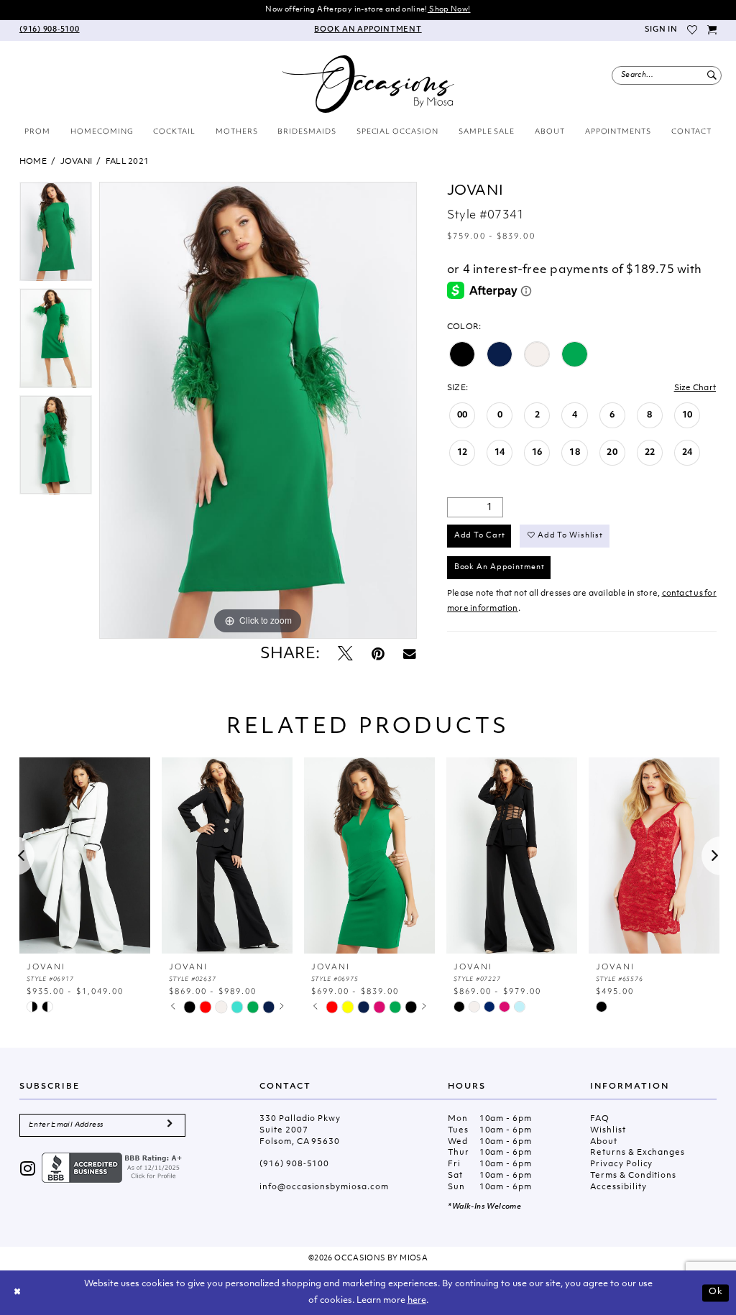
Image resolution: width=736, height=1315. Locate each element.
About (603, 1142)
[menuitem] (49, 30)
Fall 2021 (127, 162)
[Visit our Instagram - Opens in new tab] (28, 1170)
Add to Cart (479, 535)
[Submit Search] (712, 75)
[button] (660, 30)
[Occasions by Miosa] (368, 84)
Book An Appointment (499, 567)
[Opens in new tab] (113, 1168)
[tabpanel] (55, 235)
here (417, 1300)
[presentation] (84, 855)
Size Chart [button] (695, 388)
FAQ (600, 1119)
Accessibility (618, 1187)
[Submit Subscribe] (169, 1125)
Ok (716, 1292)
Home (33, 162)
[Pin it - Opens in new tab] (378, 655)
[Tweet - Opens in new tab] (345, 655)
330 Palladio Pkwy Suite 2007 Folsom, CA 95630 (300, 1130)
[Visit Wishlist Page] (693, 30)
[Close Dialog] (17, 1293)
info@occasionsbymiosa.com (323, 1187)
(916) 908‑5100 (294, 1164)
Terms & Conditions (633, 1176)
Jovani (76, 162)
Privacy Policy (621, 1164)
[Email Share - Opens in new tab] (409, 655)
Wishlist (607, 1131)
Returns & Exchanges (637, 1153)
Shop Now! (449, 10)
